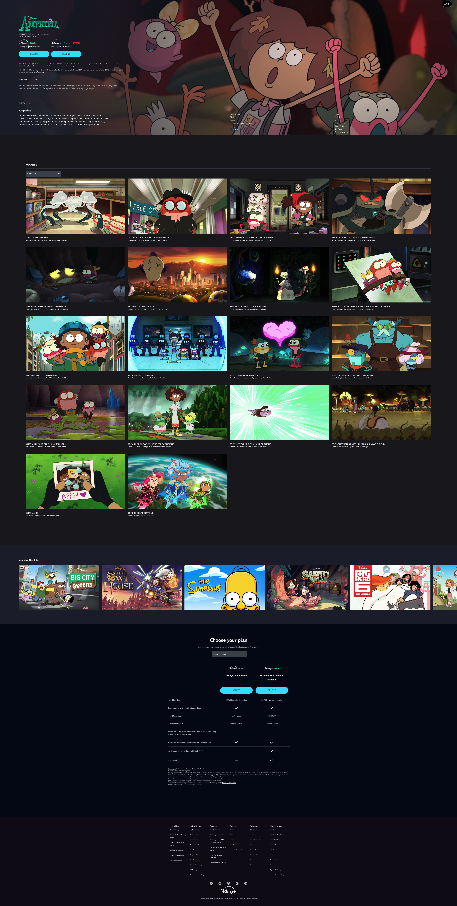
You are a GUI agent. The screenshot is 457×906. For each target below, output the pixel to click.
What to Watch (194, 845)
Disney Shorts (254, 850)
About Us (193, 860)
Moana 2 (273, 845)
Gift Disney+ (194, 870)
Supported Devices (196, 855)
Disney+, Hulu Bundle (217, 835)
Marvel (232, 840)
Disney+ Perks (194, 835)
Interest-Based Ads (176, 860)
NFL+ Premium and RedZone (216, 856)
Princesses (253, 865)
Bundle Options (215, 830)
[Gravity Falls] (307, 587)
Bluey (272, 855)
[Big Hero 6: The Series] (390, 587)
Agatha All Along (275, 870)
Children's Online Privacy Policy (178, 836)
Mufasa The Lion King (277, 875)
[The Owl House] (142, 587)
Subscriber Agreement (177, 850)
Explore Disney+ (195, 830)
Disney (232, 830)
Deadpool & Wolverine (277, 835)
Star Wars (233, 845)
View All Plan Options (28, 79)
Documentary (254, 855)
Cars (271, 865)
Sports (252, 845)
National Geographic (236, 850)
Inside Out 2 (274, 840)
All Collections (254, 830)
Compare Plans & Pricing (218, 863)
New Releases (194, 840)
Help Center (194, 850)
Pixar (231, 835)
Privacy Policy (174, 830)
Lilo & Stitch (274, 850)
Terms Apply (172, 769)
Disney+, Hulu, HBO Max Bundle (218, 849)
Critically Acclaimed (256, 840)
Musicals (253, 835)
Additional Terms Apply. (37, 72)
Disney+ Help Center (229, 783)
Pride (251, 860)
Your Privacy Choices (177, 855)
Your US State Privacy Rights (177, 844)
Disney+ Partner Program (198, 875)
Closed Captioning (196, 865)
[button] (198, 826)
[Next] (452, 587)
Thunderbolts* (274, 860)
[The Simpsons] (224, 587)
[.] (211, 883)
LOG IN (447, 4)
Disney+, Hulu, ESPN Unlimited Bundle (217, 841)
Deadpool (273, 830)
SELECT (34, 54)
